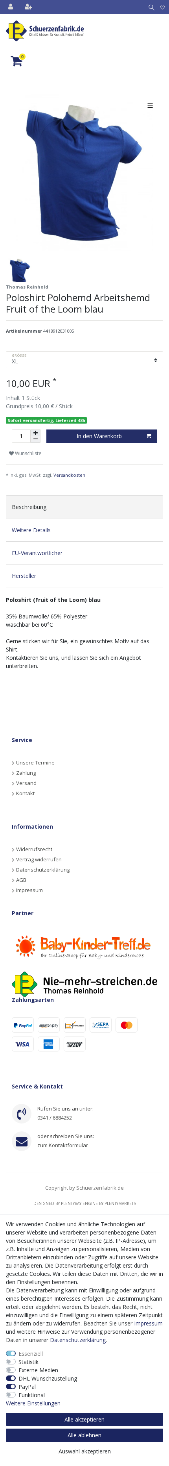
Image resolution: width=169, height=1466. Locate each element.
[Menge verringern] (35, 439)
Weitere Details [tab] (31, 530)
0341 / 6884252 (54, 1117)
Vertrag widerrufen (39, 859)
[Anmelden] (11, 7)
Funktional (31, 1395)
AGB (21, 879)
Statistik (28, 1362)
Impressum (29, 890)
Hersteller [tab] (24, 575)
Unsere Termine (35, 762)
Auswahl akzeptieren (85, 1451)
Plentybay (71, 1203)
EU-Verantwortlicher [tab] (37, 553)
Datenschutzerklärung (43, 869)
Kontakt (25, 793)
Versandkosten (69, 475)
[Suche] (150, 7)
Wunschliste (28, 453)
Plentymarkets (120, 1203)
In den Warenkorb (99, 436)
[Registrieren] (29, 7)
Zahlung (26, 772)
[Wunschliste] (162, 7)
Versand (26, 783)
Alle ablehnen (84, 1435)
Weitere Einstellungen (33, 1403)
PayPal (27, 1386)
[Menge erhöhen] (35, 433)
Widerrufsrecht (34, 849)
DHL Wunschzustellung (47, 1378)
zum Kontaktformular (62, 1145)
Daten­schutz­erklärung (78, 1340)
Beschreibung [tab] (29, 507)
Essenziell (30, 1353)
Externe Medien (38, 1370)
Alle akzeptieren (84, 1419)
